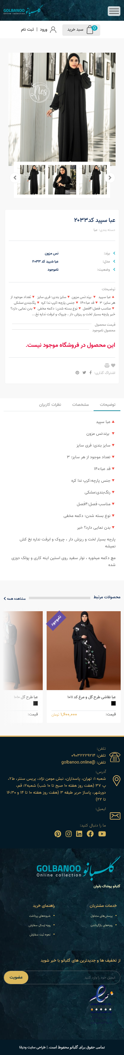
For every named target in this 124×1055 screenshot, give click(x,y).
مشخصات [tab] (80, 404)
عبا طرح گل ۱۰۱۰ (26, 697)
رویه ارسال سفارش (40, 925)
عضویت (16, 977)
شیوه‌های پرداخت (40, 915)
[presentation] (110, 178)
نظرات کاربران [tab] (50, 404)
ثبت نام (27, 29)
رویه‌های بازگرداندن (102, 925)
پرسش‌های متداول (102, 915)
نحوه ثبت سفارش (40, 934)
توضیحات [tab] (108, 404)
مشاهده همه (16, 599)
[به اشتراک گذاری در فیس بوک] (90, 373)
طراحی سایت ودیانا (32, 1047)
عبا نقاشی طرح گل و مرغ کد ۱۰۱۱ (91, 697)
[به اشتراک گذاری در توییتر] (83, 373)
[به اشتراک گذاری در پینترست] (77, 373)
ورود (43, 29)
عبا (96, 230)
